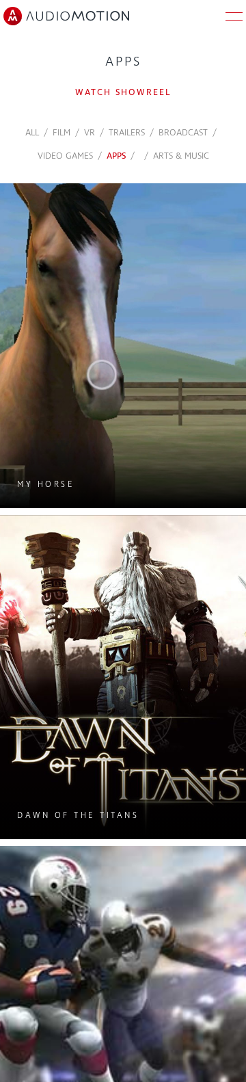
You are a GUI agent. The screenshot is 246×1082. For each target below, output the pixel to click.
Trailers (127, 133)
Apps (116, 156)
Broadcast (183, 133)
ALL (32, 133)
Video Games (65, 156)
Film (61, 133)
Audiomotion (66, 16)
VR (89, 133)
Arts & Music (181, 156)
